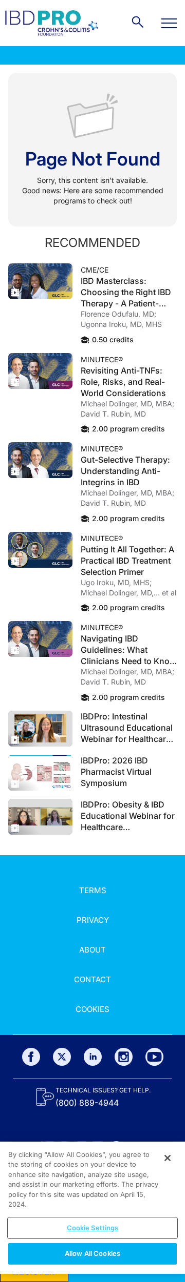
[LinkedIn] (93, 1057)
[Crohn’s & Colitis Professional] (51, 23)
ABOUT (92, 950)
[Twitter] (62, 1057)
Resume (40, 281)
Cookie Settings (93, 1228)
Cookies (92, 1009)
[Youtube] (154, 1057)
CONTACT (92, 979)
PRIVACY (93, 920)
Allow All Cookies (92, 1253)
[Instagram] (124, 1057)
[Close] (167, 1158)
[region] (92, 1208)
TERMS (92, 890)
